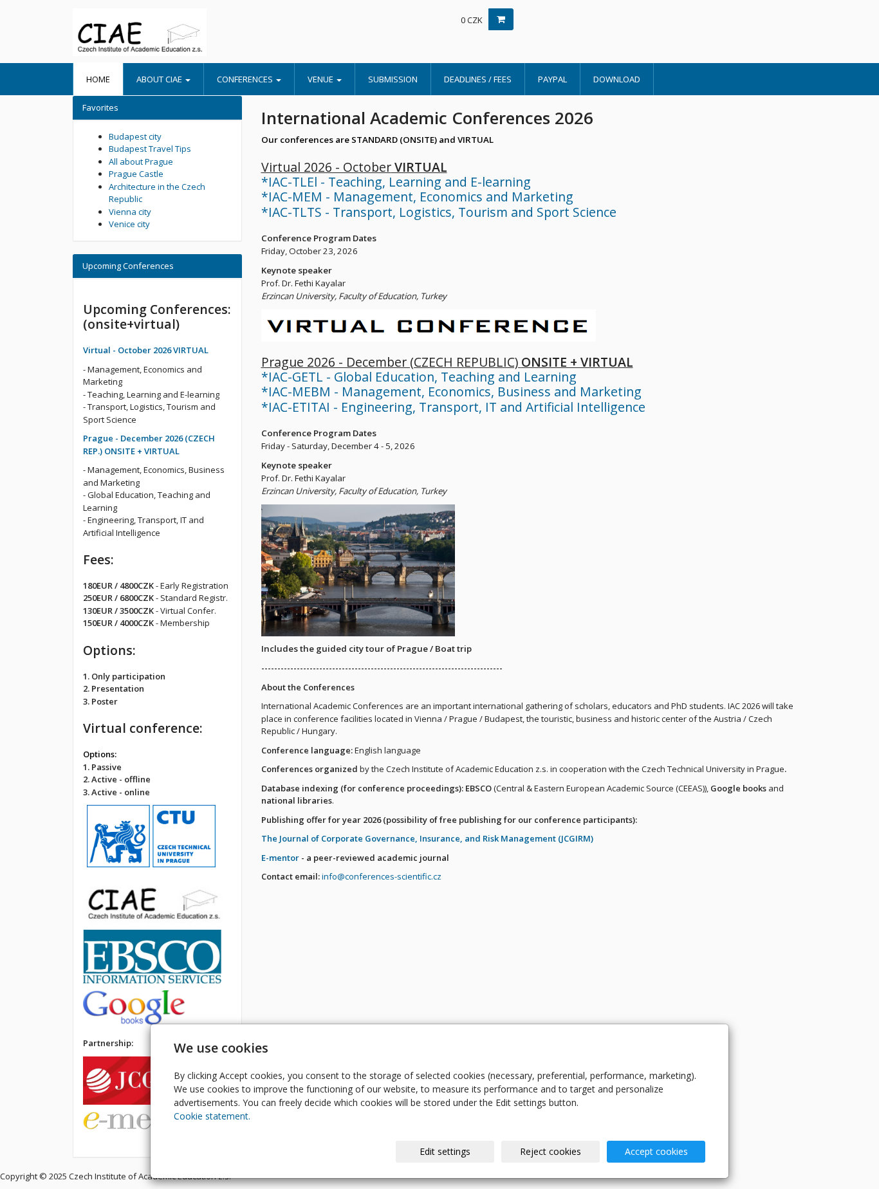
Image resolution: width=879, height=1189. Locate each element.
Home (98, 79)
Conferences (246, 79)
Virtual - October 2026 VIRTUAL (145, 350)
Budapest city (135, 136)
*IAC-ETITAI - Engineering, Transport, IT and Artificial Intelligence (453, 407)
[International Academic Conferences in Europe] (188, 32)
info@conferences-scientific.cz (381, 876)
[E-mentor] (147, 1124)
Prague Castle (136, 174)
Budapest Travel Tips (150, 148)
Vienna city (130, 211)
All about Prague (141, 161)
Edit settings (445, 1151)
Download (616, 79)
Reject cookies (550, 1151)
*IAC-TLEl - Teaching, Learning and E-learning (396, 181)
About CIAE (160, 79)
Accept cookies (656, 1151)
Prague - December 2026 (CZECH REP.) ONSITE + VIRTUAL (149, 444)
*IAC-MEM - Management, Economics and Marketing (417, 196)
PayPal (552, 79)
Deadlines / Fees (478, 79)
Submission (393, 79)
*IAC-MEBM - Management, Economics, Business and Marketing (451, 391)
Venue (321, 79)
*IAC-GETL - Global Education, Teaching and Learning (419, 376)
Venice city (129, 224)
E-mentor (280, 857)
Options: (99, 754)
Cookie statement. (212, 1116)
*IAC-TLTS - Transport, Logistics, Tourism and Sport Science (438, 212)
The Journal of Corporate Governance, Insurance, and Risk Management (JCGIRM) (427, 838)
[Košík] (501, 19)
